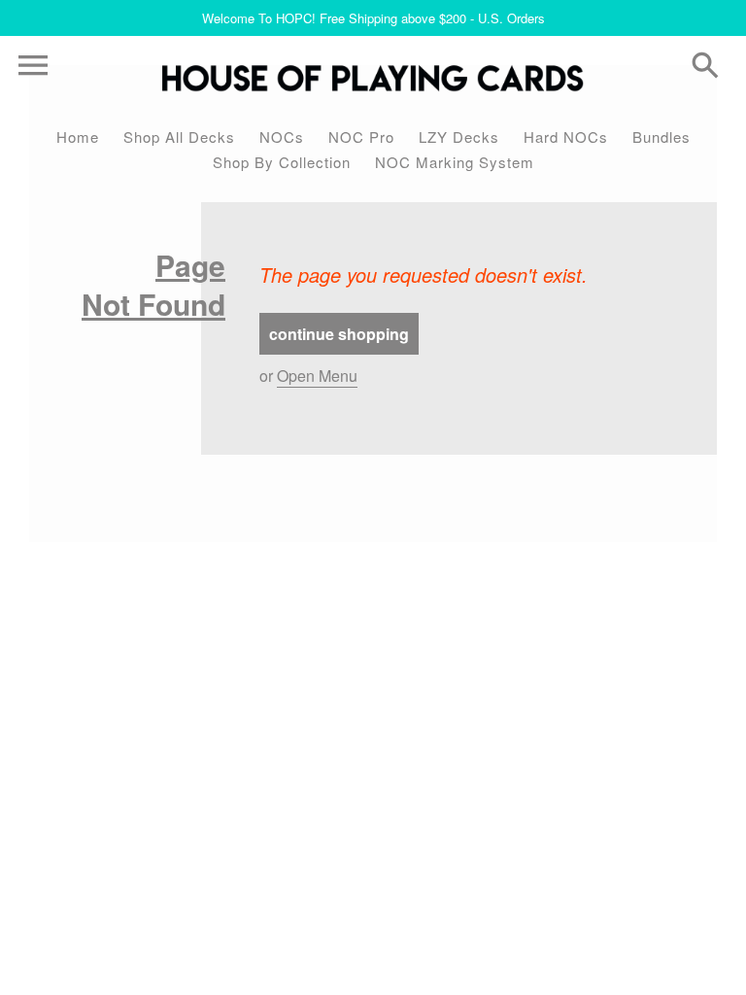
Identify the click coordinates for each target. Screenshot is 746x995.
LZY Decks (459, 136)
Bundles (661, 136)
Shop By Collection (282, 162)
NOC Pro (361, 136)
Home (77, 136)
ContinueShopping (339, 334)
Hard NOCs (566, 136)
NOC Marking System (454, 162)
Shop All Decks (179, 136)
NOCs (281, 136)
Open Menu (317, 375)
